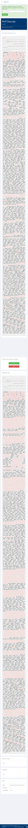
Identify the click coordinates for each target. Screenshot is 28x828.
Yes (14, 363)
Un (6, 2)
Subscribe (5, 14)
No (14, 366)
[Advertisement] (12, 348)
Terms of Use (22, 825)
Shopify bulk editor (10, 826)
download (13, 33)
